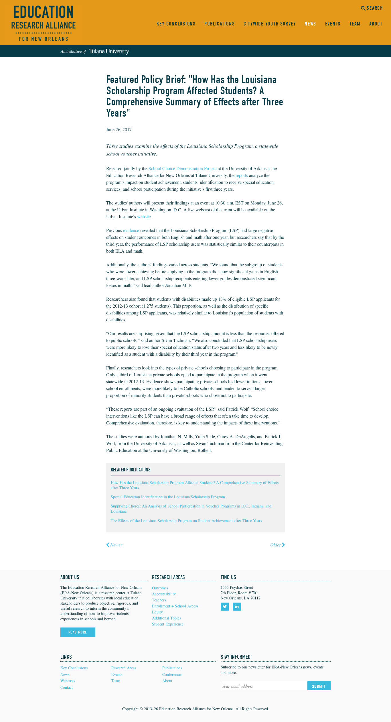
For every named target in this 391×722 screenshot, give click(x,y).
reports (242, 175)
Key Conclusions (176, 24)
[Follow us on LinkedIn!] (238, 607)
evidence (131, 230)
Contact (66, 687)
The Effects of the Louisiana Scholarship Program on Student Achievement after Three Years (186, 520)
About (376, 24)
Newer (116, 545)
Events (333, 24)
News (310, 24)
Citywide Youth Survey (270, 24)
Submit (319, 686)
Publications (219, 24)
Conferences (172, 674)
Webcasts (67, 680)
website (144, 216)
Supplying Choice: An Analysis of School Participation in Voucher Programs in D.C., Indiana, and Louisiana (191, 508)
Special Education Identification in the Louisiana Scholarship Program (168, 496)
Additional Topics (166, 618)
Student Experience (167, 624)
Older (275, 545)
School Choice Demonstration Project (183, 168)
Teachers (159, 600)
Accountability (164, 594)
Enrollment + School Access (175, 606)
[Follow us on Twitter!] (226, 607)
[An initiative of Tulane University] (94, 51)
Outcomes (160, 588)
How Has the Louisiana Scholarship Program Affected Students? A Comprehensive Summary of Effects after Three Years (195, 485)
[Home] (43, 24)
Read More (77, 632)
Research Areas (123, 667)
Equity (157, 612)
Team (355, 24)
